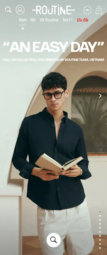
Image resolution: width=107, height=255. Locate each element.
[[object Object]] (53, 10)
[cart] (99, 10)
